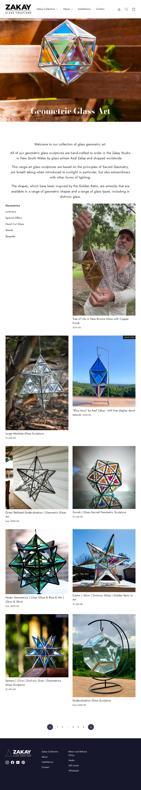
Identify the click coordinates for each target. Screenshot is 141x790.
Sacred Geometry (115, 167)
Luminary (11, 211)
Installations (84, 9)
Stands (9, 230)
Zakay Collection (46, 9)
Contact (100, 9)
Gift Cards (74, 765)
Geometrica (13, 205)
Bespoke (10, 236)
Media (72, 760)
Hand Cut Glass (15, 224)
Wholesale (74, 770)
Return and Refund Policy (78, 753)
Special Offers (14, 218)
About (66, 9)
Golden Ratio (88, 186)
